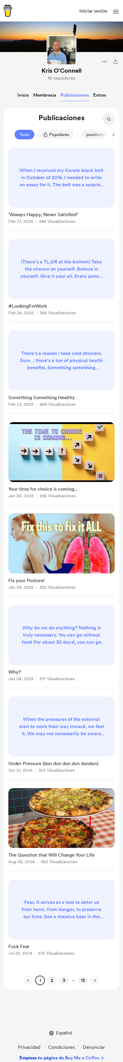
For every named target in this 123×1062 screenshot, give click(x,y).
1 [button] (40, 980)
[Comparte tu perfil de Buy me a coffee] (115, 61)
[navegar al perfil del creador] (61, 50)
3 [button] (64, 980)
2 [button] (52, 980)
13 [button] (83, 980)
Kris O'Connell (61, 70)
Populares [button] (59, 134)
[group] (61, 189)
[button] (115, 11)
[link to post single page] (61, 187)
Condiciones (61, 1047)
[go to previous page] (28, 980)
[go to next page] (95, 980)
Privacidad (29, 1047)
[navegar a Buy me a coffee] (8, 11)
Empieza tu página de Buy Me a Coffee (59, 1058)
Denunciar (94, 1047)
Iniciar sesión (93, 11)
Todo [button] (24, 134)
